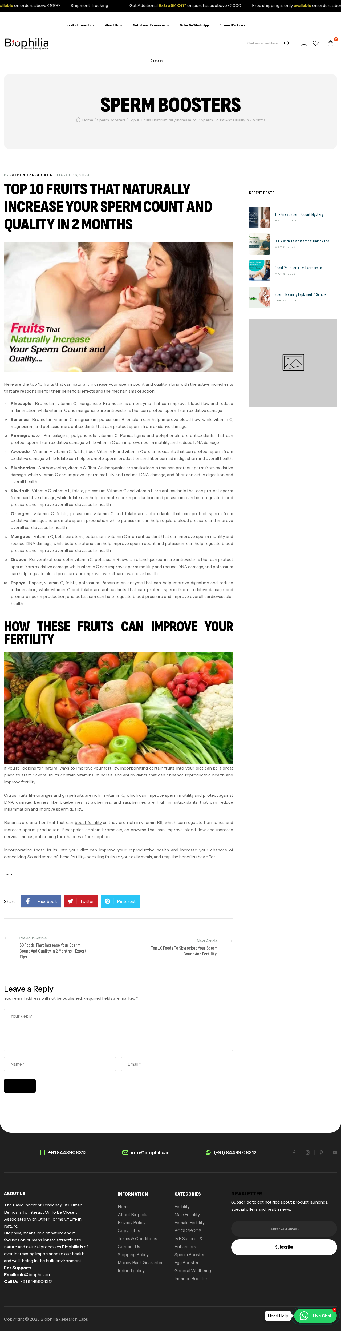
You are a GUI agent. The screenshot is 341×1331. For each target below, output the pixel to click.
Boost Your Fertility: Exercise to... (299, 268)
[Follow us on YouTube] (335, 1152)
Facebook (47, 901)
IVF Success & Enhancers (188, 1242)
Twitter (87, 901)
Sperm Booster (189, 1254)
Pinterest (126, 901)
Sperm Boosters (111, 120)
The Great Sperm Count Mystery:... (301, 214)
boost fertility (88, 822)
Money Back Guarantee (141, 1262)
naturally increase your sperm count (108, 384)
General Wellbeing (192, 1270)
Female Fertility (189, 1222)
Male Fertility (187, 1214)
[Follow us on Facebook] (294, 1152)
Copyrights (129, 1230)
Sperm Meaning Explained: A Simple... (302, 294)
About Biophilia (133, 1214)
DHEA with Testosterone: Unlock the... (303, 241)
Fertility (182, 1206)
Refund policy (131, 1270)
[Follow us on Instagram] (308, 1152)
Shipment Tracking (64, 5)
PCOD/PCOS (187, 1230)
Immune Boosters (192, 1278)
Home (87, 120)
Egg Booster (186, 1262)
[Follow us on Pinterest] (321, 1152)
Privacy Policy (131, 1222)
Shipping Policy (133, 1254)
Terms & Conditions (137, 1238)
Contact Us (129, 1246)
